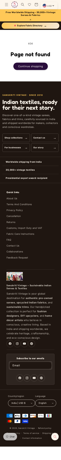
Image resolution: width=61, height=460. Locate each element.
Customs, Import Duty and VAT (24, 228)
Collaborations (15, 251)
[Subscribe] (48, 365)
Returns (11, 222)
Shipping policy (50, 433)
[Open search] (55, 436)
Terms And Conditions (19, 204)
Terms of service (31, 433)
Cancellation (14, 216)
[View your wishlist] (29, 4)
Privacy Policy (15, 210)
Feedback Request (17, 257)
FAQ (9, 239)
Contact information (32, 438)
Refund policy (44, 428)
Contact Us (13, 245)
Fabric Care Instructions (20, 233)
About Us (12, 198)
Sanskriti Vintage (26, 428)
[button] (6, 4)
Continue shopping (30, 66)
